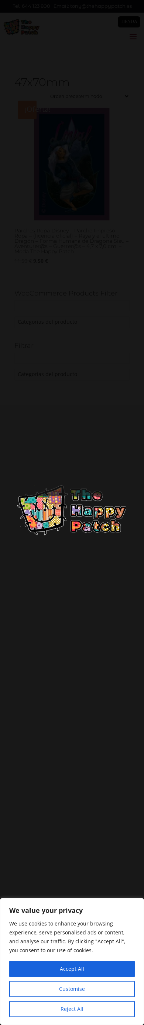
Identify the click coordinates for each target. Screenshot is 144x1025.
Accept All (72, 968)
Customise (72, 988)
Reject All (72, 1008)
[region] (72, 961)
